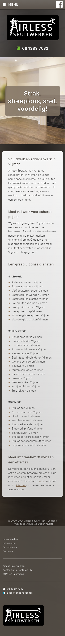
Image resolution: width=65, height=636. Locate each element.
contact (41, 481)
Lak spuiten (9, 542)
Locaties (52, 520)
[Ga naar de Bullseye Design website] (49, 523)
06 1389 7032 (34, 48)
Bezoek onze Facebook (20, 592)
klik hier (21, 485)
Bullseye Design (36, 523)
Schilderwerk (10, 547)
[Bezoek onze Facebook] (59, 4)
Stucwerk (8, 551)
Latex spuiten (10, 538)
